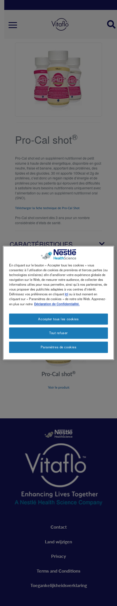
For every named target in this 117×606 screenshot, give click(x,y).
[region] (58, 303)
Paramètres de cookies (59, 347)
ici (66, 294)
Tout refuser (58, 333)
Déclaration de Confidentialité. (57, 304)
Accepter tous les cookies (58, 319)
